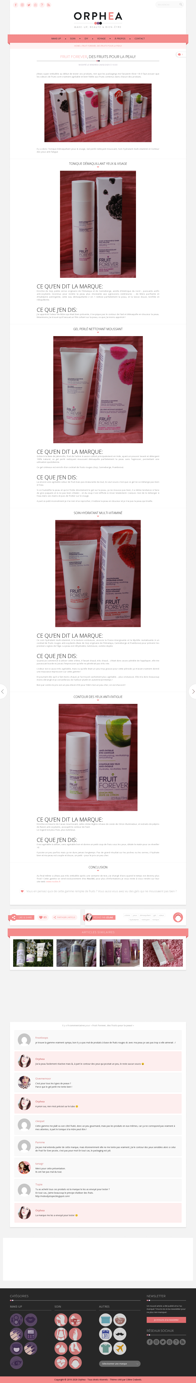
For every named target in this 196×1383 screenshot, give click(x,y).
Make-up (56, 38)
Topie (38, 1184)
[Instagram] (22, 5)
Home (77, 46)
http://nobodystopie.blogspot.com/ (52, 1196)
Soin (72, 38)
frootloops (41, 1037)
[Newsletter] (35, 5)
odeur (161, 915)
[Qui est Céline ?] (89, 917)
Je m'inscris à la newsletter (166, 1319)
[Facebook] (15, 5)
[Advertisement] (98, 996)
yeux (135, 915)
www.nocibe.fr (53, 881)
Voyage (101, 38)
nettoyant (146, 919)
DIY (86, 38)
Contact (140, 38)
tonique (156, 919)
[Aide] (42, 5)
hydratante (134, 919)
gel (155, 915)
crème (127, 915)
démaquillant (145, 915)
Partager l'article (65, 917)
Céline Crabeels (133, 1379)
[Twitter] (29, 5)
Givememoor (43, 1078)
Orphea (40, 1059)
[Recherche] (180, 4)
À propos (120, 38)
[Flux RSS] (48, 5)
